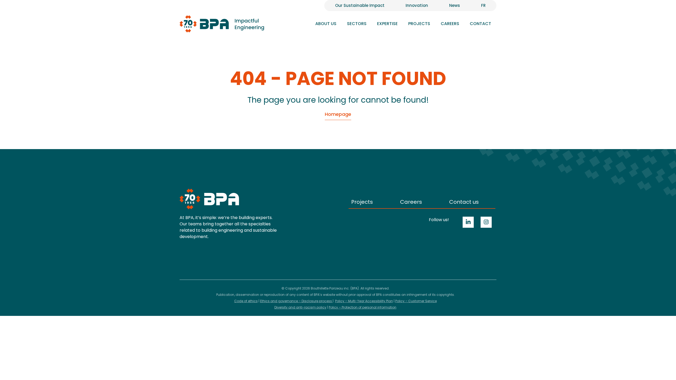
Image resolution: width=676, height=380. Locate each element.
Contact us (464, 202)
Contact (480, 24)
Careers (411, 202)
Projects (419, 24)
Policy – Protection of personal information (362, 307)
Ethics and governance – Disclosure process (296, 301)
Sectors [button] (357, 24)
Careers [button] (450, 24)
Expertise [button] (387, 24)
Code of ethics (246, 301)
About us (325, 24)
